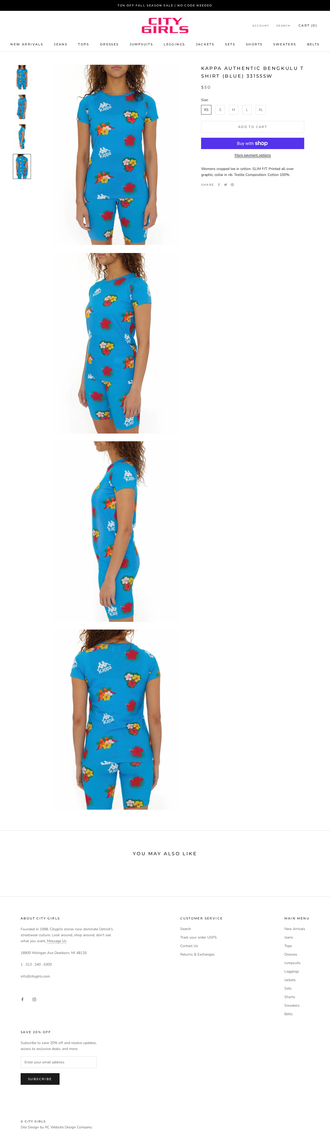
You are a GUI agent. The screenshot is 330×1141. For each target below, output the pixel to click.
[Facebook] (218, 184)
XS (206, 109)
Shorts (254, 44)
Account (260, 25)
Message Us (57, 941)
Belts (313, 44)
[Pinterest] (232, 184)
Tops (83, 44)
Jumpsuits (141, 44)
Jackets (205, 44)
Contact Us (189, 945)
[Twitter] (225, 184)
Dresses (109, 44)
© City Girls (33, 1121)
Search (283, 25)
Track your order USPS (198, 937)
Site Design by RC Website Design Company (56, 1127)
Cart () (308, 25)
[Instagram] (34, 999)
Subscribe (40, 1079)
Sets (230, 44)
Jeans (60, 44)
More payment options (253, 155)
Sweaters (284, 44)
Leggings (174, 44)
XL (261, 109)
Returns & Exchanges (197, 954)
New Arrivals (26, 44)
